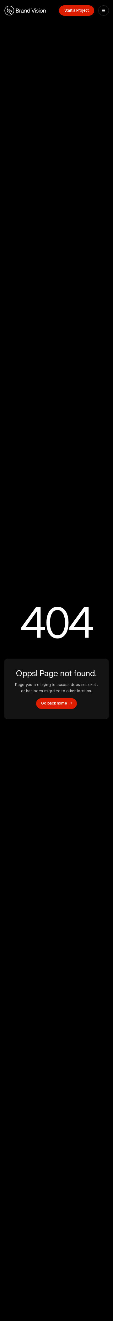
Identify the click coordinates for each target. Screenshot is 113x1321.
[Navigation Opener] (103, 10)
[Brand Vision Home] (25, 10)
